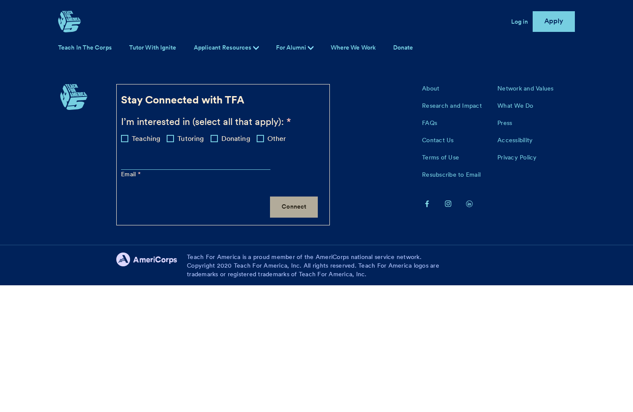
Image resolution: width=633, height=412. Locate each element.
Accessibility (515, 140)
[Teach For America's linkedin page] (469, 203)
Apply (554, 21)
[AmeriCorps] (151, 265)
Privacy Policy (517, 157)
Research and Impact (452, 105)
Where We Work (353, 47)
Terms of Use (440, 157)
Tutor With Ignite (153, 47)
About (430, 88)
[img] (310, 48)
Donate (403, 47)
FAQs (429, 122)
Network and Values (525, 88)
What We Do (515, 105)
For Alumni (292, 47)
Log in (519, 21)
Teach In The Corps (85, 47)
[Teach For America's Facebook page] (427, 203)
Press (504, 122)
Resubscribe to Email (451, 174)
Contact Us (438, 140)
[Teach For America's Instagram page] (448, 203)
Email (129, 174)
